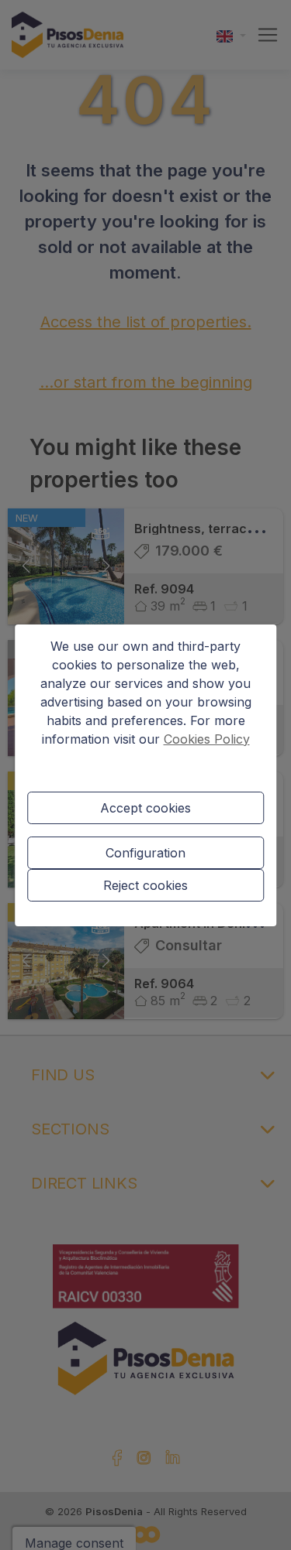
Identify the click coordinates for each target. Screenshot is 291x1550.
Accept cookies (145, 808)
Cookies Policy (207, 739)
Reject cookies (145, 885)
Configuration (145, 853)
